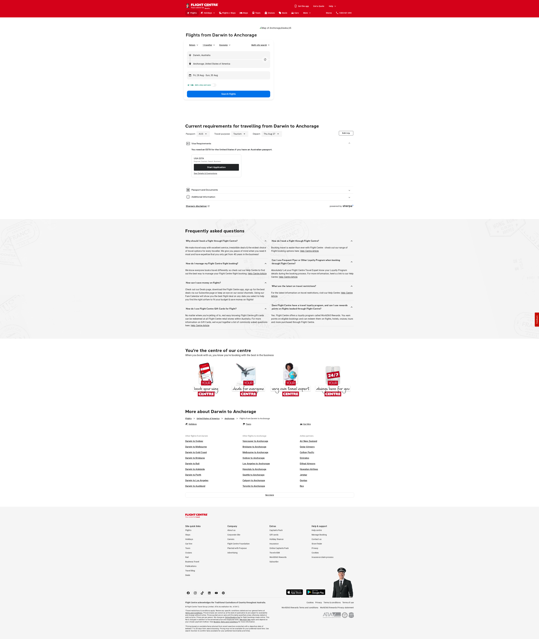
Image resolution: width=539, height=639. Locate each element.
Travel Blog (190, 571)
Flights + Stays (229, 13)
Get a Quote (318, 6)
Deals (284, 13)
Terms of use (348, 602)
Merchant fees (245, 620)
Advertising (232, 553)
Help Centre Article (257, 273)
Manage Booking (319, 535)
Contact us (316, 539)
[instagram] (195, 593)
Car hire (188, 544)
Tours (258, 13)
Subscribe (274, 562)
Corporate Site (233, 535)
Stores (329, 13)
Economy (223, 45)
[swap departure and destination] (265, 59)
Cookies (315, 553)
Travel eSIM (275, 553)
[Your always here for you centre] (333, 380)
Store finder (317, 544)
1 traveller (207, 45)
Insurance (274, 544)
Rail (187, 557)
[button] (269, 495)
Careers (230, 539)
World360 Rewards (278, 557)
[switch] (213, 86)
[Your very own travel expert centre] (290, 380)
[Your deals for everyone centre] (248, 380)
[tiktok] (202, 593)
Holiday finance (276, 539)
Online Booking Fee (232, 617)
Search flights (228, 94)
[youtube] (216, 593)
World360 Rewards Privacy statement (337, 607)
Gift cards (274, 535)
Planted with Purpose (237, 548)
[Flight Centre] (196, 516)
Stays (245, 13)
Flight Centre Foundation (238, 544)
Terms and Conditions (194, 613)
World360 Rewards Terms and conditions (300, 607)
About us (231, 530)
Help (331, 6)
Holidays (208, 13)
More (305, 13)
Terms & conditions (332, 602)
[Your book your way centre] (206, 380)
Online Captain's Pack (279, 548)
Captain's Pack (276, 530)
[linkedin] (209, 593)
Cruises (271, 13)
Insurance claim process (322, 557)
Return (192, 45)
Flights (193, 13)
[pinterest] (223, 593)
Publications (190, 566)
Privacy (315, 548)
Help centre (317, 530)
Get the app (303, 6)
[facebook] (188, 593)
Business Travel (192, 562)
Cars (296, 13)
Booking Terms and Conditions (226, 622)
